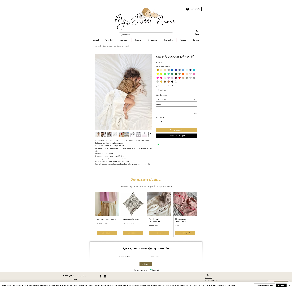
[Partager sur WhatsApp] (157, 144)
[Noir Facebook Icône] (100, 276)
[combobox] (176, 90)
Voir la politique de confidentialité (223, 285)
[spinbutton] (161, 122)
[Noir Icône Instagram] (105, 276)
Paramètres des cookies (264, 285)
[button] (197, 32)
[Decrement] (158, 122)
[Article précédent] (91, 214)
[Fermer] (289, 285)
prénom (159, 104)
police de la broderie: (164, 86)
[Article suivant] (200, 214)
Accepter (281, 285)
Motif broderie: (162, 95)
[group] (146, 214)
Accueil (98, 46)
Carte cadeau (211, 280)
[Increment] (165, 122)
